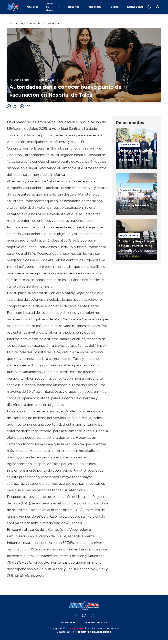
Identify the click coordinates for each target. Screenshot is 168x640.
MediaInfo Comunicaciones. (94, 631)
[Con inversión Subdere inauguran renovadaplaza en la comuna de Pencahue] (136, 194)
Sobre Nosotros (70, 622)
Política (114, 6)
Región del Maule (50, 7)
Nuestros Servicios (96, 622)
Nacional (32, 6)
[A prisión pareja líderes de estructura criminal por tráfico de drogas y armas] (136, 239)
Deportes (73, 6)
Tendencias (94, 6)
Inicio (10, 23)
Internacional (134, 6)
